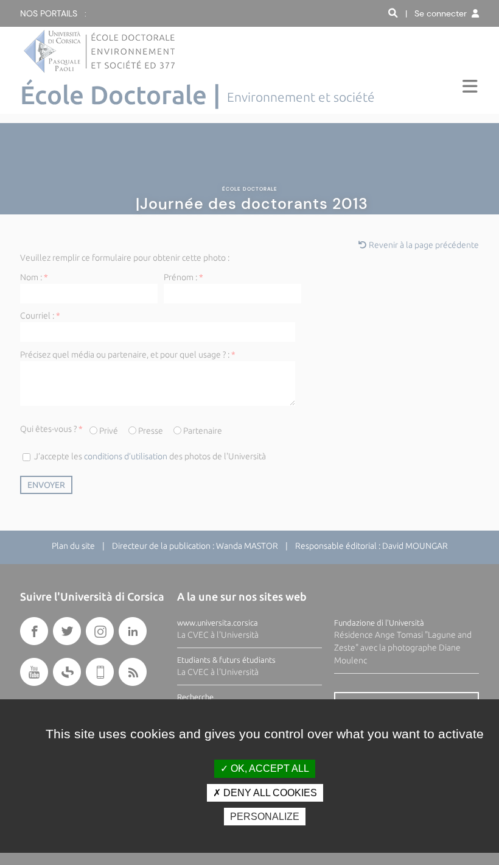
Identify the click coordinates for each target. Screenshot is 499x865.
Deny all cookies (269, 793)
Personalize (264, 816)
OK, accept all (268, 768)
